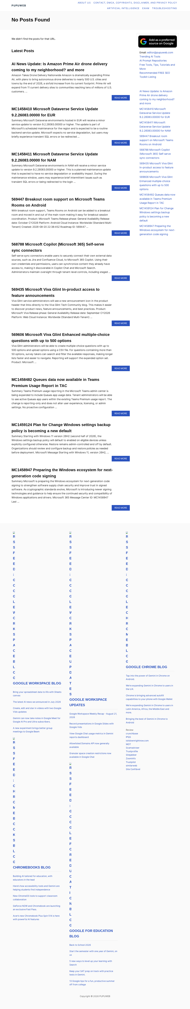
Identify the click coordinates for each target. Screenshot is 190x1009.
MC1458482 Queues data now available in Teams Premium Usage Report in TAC (157, 198)
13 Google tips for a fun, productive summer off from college (92, 983)
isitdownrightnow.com (137, 740)
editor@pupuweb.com (160, 52)
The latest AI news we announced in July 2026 (37, 702)
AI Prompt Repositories (153, 60)
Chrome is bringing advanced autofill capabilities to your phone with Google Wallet (149, 697)
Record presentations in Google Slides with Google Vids (91, 725)
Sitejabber (131, 755)
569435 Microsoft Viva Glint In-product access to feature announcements (156, 167)
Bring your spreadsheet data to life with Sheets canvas (37, 694)
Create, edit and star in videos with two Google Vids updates (37, 710)
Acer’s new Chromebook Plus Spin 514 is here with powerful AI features (36, 918)
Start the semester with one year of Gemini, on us (93, 953)
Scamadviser (132, 747)
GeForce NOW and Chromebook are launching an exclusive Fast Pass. (36, 908)
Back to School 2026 (80, 945)
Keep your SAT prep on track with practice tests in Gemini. (91, 973)
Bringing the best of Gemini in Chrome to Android (147, 721)
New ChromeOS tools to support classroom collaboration (35, 898)
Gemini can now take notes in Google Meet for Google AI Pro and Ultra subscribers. (36, 720)
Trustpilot (131, 762)
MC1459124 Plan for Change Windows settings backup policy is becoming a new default (156, 214)
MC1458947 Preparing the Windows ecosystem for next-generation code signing (157, 230)
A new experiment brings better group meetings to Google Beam (32, 730)
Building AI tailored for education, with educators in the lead (32, 878)
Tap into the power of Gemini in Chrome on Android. (148, 677)
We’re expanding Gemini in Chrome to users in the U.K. (149, 687)
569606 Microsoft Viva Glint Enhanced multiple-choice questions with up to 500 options (156, 183)
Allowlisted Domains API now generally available (89, 745)
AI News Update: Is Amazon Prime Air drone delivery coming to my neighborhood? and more (157, 97)
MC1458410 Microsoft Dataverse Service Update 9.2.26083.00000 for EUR (155, 113)
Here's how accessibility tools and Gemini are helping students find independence (36, 888)
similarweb (131, 765)
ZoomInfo (131, 758)
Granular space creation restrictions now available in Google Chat (90, 755)
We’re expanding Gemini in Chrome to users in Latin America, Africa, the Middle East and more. (149, 709)
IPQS (128, 737)
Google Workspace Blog (37, 683)
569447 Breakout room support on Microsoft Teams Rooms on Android (156, 140)
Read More (121, 98)
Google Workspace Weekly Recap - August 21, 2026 (93, 715)
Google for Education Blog (91, 933)
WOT (128, 744)
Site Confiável (133, 769)
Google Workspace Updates (88, 702)
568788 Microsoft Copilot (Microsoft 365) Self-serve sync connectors (155, 153)
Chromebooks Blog (32, 867)
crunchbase (132, 733)
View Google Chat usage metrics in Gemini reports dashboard (91, 735)
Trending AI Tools (150, 56)
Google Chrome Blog (146, 667)
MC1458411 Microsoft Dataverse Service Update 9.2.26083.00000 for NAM (155, 126)
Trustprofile (132, 751)
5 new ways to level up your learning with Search (90, 963)
